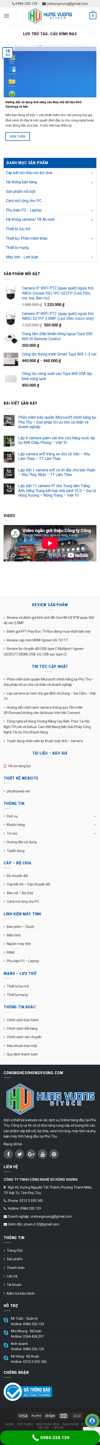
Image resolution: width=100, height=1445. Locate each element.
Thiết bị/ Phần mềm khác (27, 238)
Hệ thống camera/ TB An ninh (30, 219)
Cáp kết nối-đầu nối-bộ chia (29, 172)
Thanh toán (16, 1268)
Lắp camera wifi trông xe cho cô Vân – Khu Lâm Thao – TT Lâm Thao (54, 456)
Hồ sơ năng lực (19, 766)
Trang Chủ (15, 1250)
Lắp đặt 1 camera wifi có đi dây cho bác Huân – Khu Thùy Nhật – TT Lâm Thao (56, 472)
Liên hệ (12, 1276)
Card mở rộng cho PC (24, 200)
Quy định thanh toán (22, 1054)
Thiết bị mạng (17, 247)
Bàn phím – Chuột (20, 927)
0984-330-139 (26, 4)
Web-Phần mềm (47, 1424)
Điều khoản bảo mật (22, 1046)
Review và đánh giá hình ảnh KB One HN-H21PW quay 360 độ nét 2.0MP (49, 620)
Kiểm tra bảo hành (20, 1293)
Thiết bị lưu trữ (18, 229)
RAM (10, 952)
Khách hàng (16, 825)
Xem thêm (18, 136)
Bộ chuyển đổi (17, 876)
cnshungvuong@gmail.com (67, 4)
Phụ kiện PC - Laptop (24, 210)
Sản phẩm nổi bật (20, 191)
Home (9, 1424)
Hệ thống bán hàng (21, 182)
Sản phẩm (15, 1259)
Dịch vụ (12, 816)
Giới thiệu (25, 1424)
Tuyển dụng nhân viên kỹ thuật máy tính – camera (45, 741)
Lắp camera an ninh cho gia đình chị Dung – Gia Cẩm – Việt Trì (50, 696)
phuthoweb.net (18, 791)
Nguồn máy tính (19, 944)
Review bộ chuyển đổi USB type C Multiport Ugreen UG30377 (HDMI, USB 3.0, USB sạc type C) (44, 651)
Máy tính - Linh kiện (22, 257)
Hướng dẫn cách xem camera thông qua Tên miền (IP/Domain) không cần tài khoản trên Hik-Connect (43, 710)
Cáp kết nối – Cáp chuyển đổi (28, 884)
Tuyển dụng (16, 851)
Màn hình (14, 935)
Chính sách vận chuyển (24, 1037)
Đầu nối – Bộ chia (20, 893)
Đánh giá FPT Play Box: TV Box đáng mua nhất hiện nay (49, 631)
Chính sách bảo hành (23, 1020)
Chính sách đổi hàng (22, 1028)
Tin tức (12, 833)
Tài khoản (14, 1285)
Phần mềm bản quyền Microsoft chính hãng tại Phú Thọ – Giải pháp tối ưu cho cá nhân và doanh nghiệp (57, 422)
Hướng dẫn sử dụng (22, 842)
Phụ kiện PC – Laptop (23, 961)
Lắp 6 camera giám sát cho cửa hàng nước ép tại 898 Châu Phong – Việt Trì (56, 440)
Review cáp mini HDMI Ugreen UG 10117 (37, 640)
